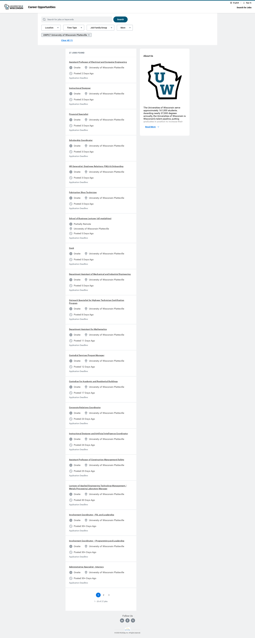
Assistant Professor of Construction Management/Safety (96, 459)
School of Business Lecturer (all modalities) (90, 218)
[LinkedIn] (122, 620)
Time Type (72, 28)
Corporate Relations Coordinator (85, 407)
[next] (109, 595)
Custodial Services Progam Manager (86, 355)
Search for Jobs (244, 7)
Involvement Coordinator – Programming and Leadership (96, 541)
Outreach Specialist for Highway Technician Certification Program (96, 301)
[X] (133, 620)
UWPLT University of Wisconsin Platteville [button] (65, 35)
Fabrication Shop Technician (83, 192)
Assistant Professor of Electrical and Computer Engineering (98, 62)
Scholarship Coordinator (81, 140)
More (123, 28)
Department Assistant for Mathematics (88, 329)
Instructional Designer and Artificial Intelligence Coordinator (98, 433)
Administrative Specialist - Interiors (86, 567)
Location (49, 28)
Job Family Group (98, 28)
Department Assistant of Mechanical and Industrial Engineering (100, 274)
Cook (71, 248)
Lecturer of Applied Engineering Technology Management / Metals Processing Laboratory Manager (97, 487)
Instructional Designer (80, 88)
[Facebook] (127, 620)
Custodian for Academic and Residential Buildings (93, 381)
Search (120, 19)
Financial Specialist (78, 114)
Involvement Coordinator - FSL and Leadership (91, 515)
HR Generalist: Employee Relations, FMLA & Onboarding (96, 166)
